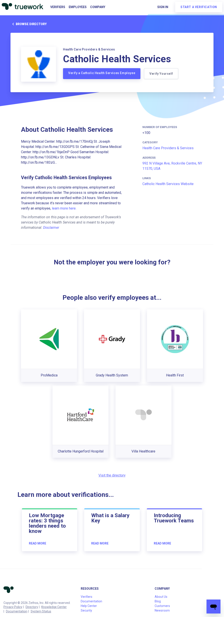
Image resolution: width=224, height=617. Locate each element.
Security (86, 610)
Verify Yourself (161, 73)
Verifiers (57, 7)
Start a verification (198, 7)
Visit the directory (112, 475)
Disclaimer (51, 227)
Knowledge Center (54, 607)
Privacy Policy (13, 607)
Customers (162, 606)
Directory (32, 607)
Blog (158, 601)
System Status (41, 611)
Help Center (89, 606)
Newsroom (162, 610)
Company (97, 7)
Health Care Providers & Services (168, 148)
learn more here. (64, 208)
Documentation (16, 611)
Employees (78, 7)
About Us (161, 596)
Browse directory (31, 24)
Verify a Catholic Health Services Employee (101, 73)
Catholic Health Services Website (168, 184)
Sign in (162, 7)
